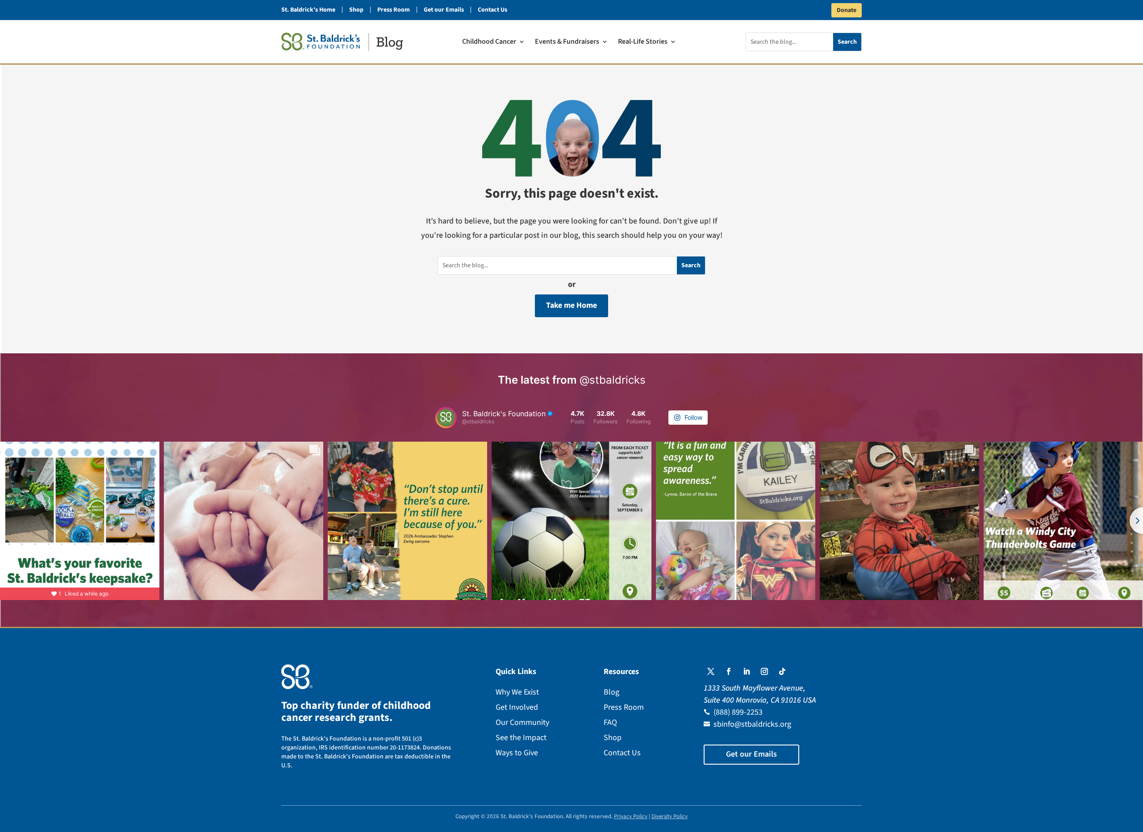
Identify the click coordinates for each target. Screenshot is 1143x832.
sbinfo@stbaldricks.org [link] (752, 724)
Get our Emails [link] (444, 9)
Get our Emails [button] (751, 754)
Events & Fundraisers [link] (567, 42)
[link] (342, 42)
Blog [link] (611, 692)
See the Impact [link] (521, 737)
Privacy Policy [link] (630, 816)
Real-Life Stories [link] (642, 42)
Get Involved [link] (517, 707)
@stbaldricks (613, 379)
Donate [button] (846, 10)
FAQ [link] (610, 722)
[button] (711, 671)
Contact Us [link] (492, 9)
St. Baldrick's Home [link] (308, 9)
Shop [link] (356, 9)
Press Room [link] (393, 9)
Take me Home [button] (571, 305)
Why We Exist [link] (517, 692)
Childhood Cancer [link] (489, 42)
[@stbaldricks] (446, 417)
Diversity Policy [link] (669, 816)
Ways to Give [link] (517, 752)
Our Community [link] (522, 722)
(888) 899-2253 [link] (738, 712)
